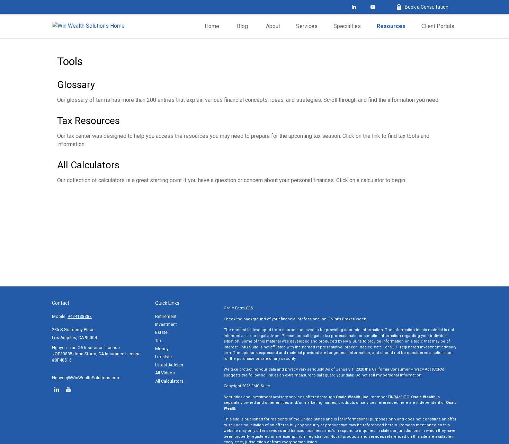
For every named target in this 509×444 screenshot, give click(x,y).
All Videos (165, 373)
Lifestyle (163, 356)
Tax (158, 340)
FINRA (393, 397)
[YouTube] (373, 7)
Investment (166, 324)
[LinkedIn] (353, 7)
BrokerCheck (354, 319)
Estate (161, 332)
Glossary (76, 84)
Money (162, 348)
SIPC (404, 397)
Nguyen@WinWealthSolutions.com (86, 377)
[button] (212, 26)
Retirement (166, 316)
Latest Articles (169, 365)
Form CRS (244, 308)
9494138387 (80, 316)
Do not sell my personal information (388, 375)
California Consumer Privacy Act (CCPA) (408, 369)
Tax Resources (88, 120)
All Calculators (88, 165)
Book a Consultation (426, 7)
